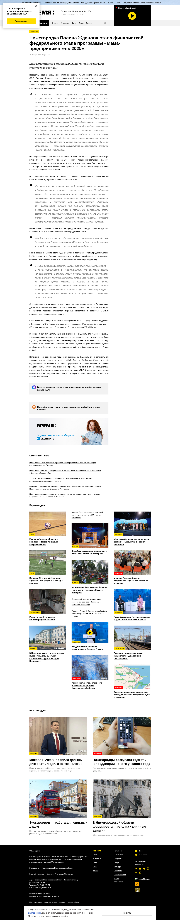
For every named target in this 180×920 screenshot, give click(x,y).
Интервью (97, 859)
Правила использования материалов (44, 896)
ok (148, 868)
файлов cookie (34, 913)
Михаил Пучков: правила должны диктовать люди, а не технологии (56, 759)
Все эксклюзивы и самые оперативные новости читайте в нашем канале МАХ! (69, 388)
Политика (118, 851)
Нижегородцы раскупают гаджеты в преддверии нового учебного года (121, 759)
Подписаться (21, 21)
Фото (95, 863)
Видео (95, 871)
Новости (97, 851)
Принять (127, 913)
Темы (95, 867)
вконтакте (136, 868)
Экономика (34, 31)
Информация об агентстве (39, 894)
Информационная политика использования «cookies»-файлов (54, 902)
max (140, 872)
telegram (144, 868)
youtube (140, 868)
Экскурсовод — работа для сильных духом (58, 822)
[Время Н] (41, 12)
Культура (117, 867)
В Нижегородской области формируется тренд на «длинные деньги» (119, 824)
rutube (136, 872)
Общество (118, 859)
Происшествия (120, 874)
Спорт (116, 863)
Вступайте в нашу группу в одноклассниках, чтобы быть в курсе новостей (68, 408)
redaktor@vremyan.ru (43, 888)
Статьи (96, 855)
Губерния (118, 871)
